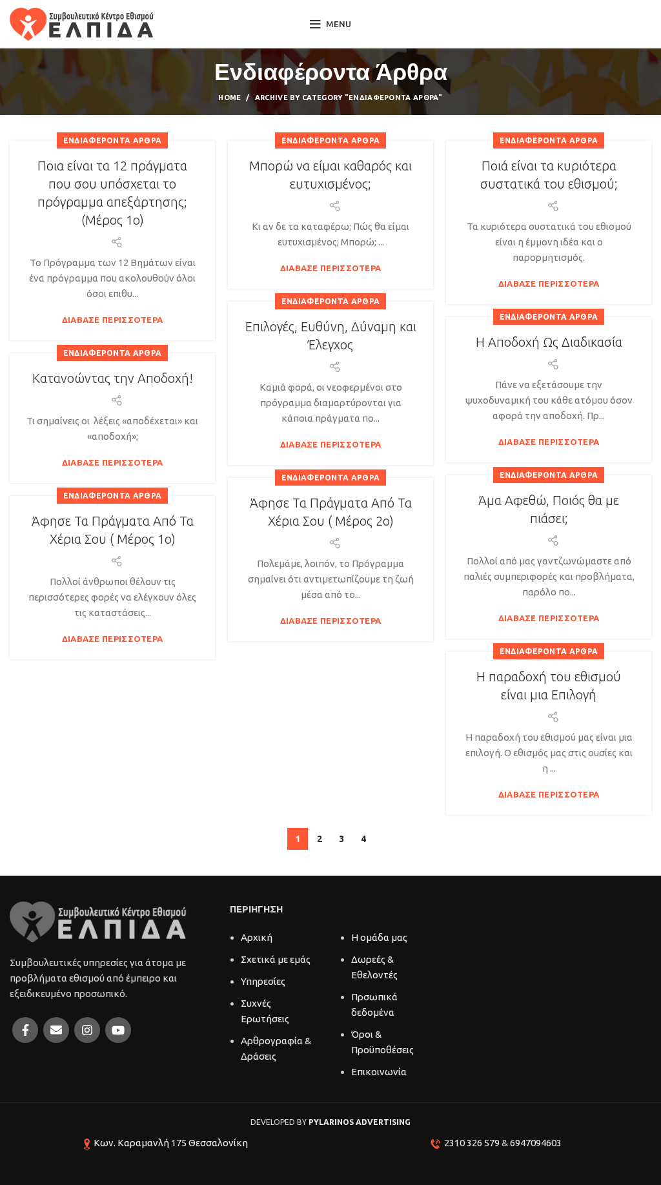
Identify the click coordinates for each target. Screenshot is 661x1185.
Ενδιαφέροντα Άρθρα (112, 140)
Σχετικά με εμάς (275, 959)
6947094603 (536, 1142)
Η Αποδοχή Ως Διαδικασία (549, 342)
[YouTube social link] (118, 1030)
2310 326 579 (472, 1142)
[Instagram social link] (87, 1030)
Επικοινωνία (379, 1071)
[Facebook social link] (25, 1030)
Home (229, 97)
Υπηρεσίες (263, 981)
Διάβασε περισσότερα (112, 320)
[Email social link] (56, 1030)
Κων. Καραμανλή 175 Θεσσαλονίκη (171, 1142)
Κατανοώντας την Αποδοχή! (112, 378)
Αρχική (256, 937)
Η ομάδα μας (379, 937)
